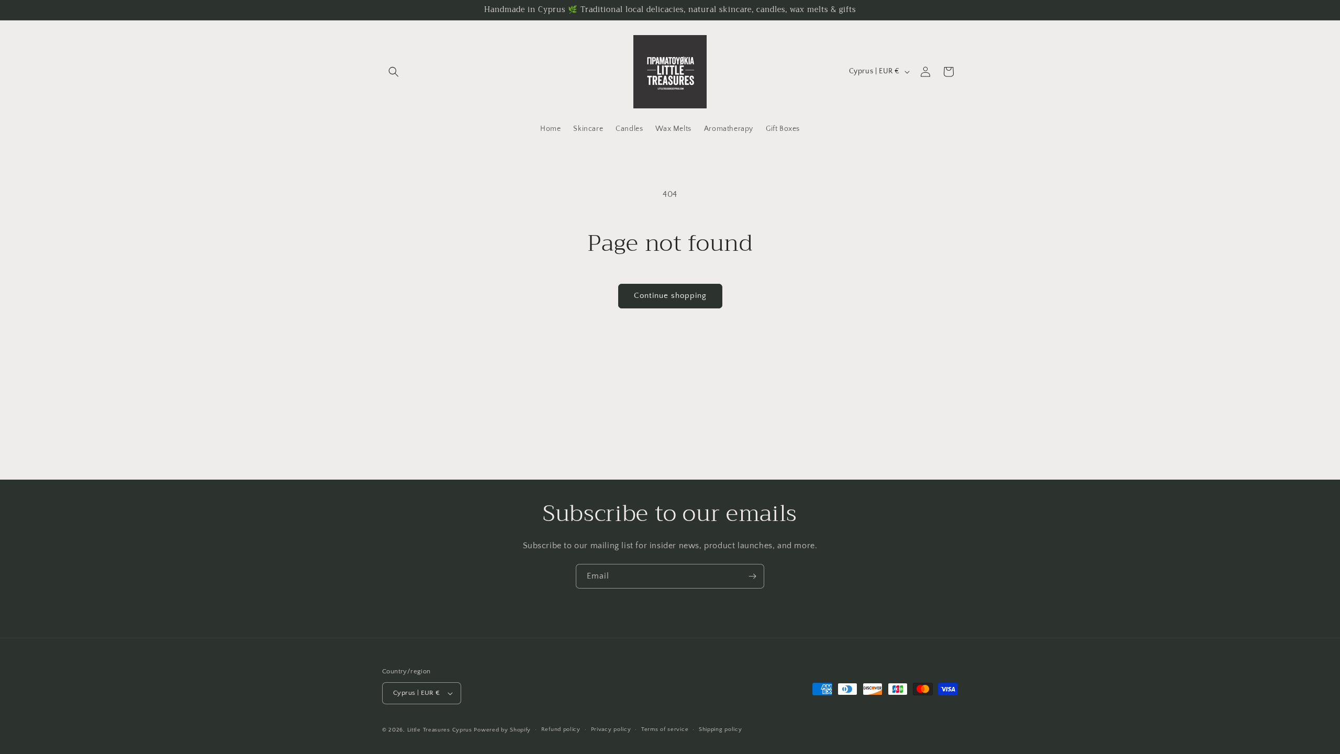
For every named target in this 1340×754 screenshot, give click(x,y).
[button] (393, 71)
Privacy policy (611, 729)
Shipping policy (720, 729)
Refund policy (560, 729)
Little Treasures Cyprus (439, 730)
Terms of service (664, 729)
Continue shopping (670, 295)
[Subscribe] (752, 576)
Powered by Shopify (502, 730)
